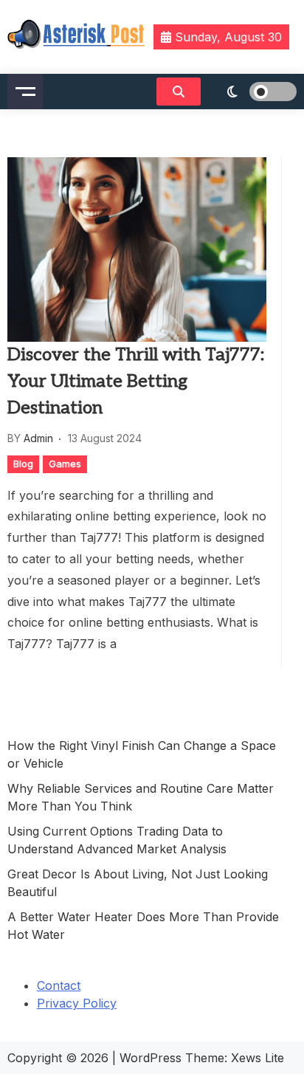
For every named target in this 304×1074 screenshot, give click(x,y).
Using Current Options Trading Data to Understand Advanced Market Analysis (117, 840)
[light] (252, 92)
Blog (23, 463)
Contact (58, 985)
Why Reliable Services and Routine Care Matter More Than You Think (140, 797)
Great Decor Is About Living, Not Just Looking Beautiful (137, 883)
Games (65, 463)
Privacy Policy (77, 1003)
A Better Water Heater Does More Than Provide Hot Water (143, 925)
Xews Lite (257, 1057)
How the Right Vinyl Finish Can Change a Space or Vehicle (141, 754)
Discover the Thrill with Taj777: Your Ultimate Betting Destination (135, 381)
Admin (38, 438)
